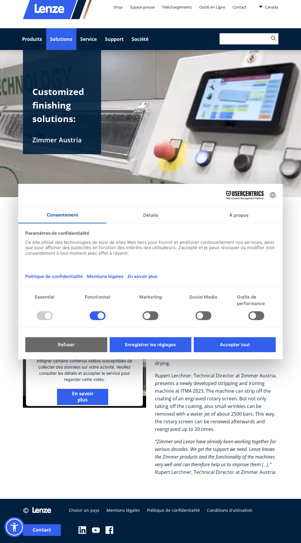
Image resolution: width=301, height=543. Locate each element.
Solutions (61, 39)
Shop (118, 7)
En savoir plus (82, 396)
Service (88, 39)
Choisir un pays (84, 510)
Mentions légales (123, 510)
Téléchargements (177, 7)
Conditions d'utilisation (229, 510)
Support (114, 39)
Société (140, 39)
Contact (239, 7)
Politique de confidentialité (173, 510)
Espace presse (142, 7)
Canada (271, 7)
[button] (14, 527)
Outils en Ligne (212, 7)
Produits (32, 39)
